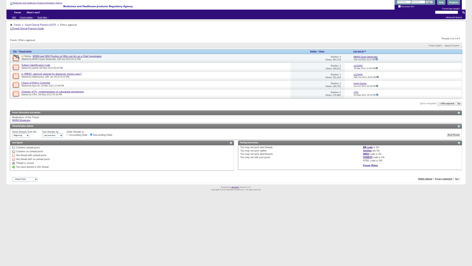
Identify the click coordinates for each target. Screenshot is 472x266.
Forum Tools (434, 46)
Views (321, 51)
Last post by (358, 51)
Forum (17, 12)
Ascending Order (78, 135)
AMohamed (38, 77)
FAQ (14, 17)
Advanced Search (454, 17)
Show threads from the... (25, 131)
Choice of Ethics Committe (35, 82)
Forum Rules (370, 165)
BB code (368, 147)
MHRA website (425, 179)
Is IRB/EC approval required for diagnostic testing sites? (51, 74)
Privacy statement (443, 179)
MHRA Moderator (21, 120)
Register (453, 2)
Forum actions (26, 17)
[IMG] (366, 154)
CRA (34, 94)
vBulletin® (235, 187)
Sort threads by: (50, 131)
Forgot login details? (451, 9)
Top (458, 104)
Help (441, 2)
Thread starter (25, 51)
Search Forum (451, 46)
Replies (313, 51)
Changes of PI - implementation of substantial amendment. (52, 91)
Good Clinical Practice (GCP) (40, 24)
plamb (35, 68)
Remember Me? (408, 7)
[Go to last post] (377, 59)
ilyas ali (36, 85)
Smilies (367, 150)
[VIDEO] (367, 157)
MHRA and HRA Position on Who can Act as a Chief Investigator (67, 56)
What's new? (33, 12)
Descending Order (102, 135)
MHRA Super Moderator (44, 59)
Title (15, 51)
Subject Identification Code (35, 65)
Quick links (42, 17)
